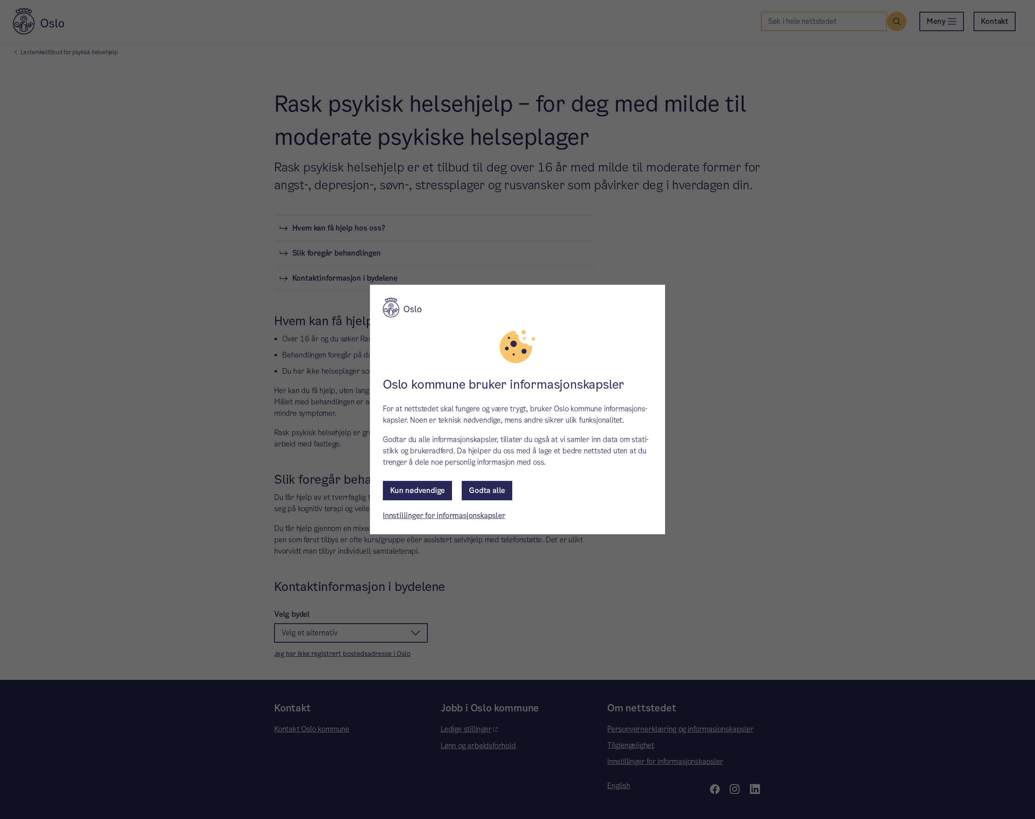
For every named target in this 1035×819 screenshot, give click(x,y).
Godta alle (487, 490)
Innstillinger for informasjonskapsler (444, 515)
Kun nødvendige (417, 490)
